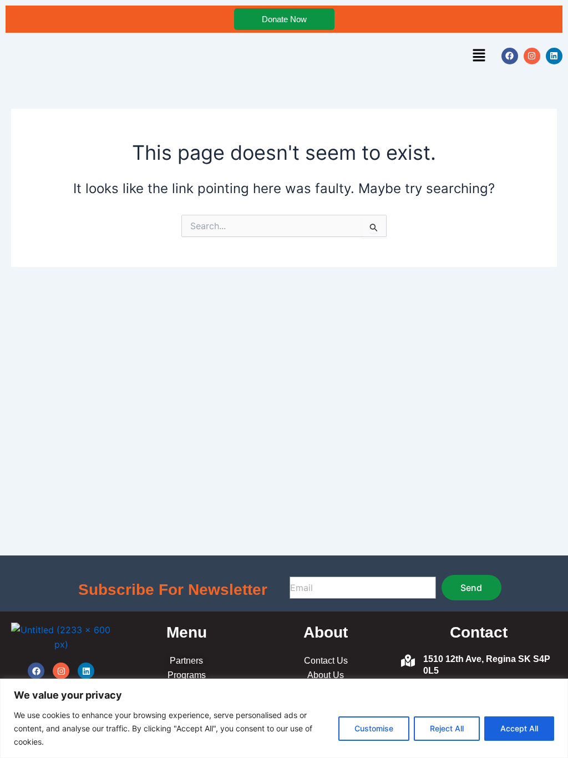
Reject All (447, 728)
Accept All (519, 728)
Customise (373, 728)
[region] (284, 718)
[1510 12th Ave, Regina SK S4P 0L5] (408, 662)
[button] (479, 56)
